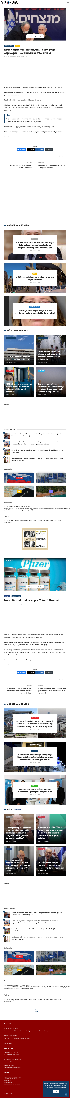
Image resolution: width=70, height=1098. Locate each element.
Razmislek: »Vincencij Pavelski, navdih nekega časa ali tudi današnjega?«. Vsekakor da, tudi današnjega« (37, 435)
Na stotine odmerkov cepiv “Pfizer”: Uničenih (21, 166)
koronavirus (9, 45)
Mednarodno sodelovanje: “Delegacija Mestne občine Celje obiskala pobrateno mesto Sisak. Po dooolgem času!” (35, 757)
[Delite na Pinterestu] (38, 587)
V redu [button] (56, 1091)
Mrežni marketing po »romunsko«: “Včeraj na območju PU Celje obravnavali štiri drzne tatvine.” (37, 459)
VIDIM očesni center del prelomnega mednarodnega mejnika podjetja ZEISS (35, 790)
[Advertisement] (35, 72)
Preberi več (62, 1088)
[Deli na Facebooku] (33, 587)
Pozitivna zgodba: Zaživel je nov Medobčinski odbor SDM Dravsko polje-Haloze (19, 690)
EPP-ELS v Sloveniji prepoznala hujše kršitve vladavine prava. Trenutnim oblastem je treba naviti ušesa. (18, 865)
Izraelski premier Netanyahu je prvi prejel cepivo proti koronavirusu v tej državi (52, 690)
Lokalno (34, 751)
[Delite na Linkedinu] (41, 587)
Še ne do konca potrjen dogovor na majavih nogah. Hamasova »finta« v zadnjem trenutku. (51, 867)
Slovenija (10, 370)
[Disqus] (35, 199)
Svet (17, 45)
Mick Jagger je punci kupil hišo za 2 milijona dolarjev (51, 166)
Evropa (7, 596)
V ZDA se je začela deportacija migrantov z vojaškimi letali (35, 278)
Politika (34, 239)
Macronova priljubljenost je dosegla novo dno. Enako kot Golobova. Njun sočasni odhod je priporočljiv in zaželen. (50, 833)
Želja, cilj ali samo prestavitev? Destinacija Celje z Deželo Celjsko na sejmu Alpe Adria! (37, 451)
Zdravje (34, 785)
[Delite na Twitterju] (36, 587)
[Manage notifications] (66, 1094)
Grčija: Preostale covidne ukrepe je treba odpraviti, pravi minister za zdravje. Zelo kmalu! (49, 355)
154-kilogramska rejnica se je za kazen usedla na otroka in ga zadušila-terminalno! (35, 311)
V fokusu (41, 817)
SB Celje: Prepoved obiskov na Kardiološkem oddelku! (18, 358)
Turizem (41, 370)
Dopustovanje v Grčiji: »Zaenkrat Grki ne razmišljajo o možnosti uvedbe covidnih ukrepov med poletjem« (51, 388)
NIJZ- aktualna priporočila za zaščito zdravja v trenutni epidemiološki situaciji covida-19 (19, 388)
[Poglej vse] (19, 478)
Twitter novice (34, 307)
